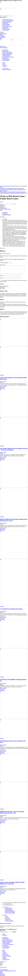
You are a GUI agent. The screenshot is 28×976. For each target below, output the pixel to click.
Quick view (2, 388)
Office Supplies (6, 25)
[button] (2, 387)
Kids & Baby (5, 23)
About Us (7, 917)
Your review (3, 264)
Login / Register (6, 959)
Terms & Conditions (9, 920)
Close (1, 962)
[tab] (15, 212)
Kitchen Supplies (6, 24)
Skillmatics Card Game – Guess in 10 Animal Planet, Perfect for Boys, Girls (12, 812)
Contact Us (7, 918)
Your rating (2, 262)
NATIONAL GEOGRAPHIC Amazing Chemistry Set (11, 189)
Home (1, 186)
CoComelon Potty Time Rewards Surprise (11, 609)
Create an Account (4, 969)
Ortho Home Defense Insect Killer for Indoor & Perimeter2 (12, 193)
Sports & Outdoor (6, 28)
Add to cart (3, 205)
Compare (4, 958)
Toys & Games (6, 30)
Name (1, 275)
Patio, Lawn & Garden (7, 26)
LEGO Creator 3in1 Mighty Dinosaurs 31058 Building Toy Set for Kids (12, 883)
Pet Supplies (5, 27)
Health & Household (7, 21)
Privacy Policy (8, 919)
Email (1, 278)
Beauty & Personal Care (8, 19)
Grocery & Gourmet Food (8, 20)
